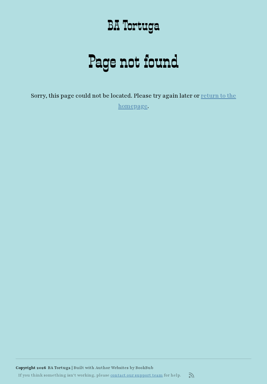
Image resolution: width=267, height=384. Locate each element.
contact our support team (136, 375)
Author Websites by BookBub (124, 367)
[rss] (191, 375)
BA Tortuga (133, 25)
